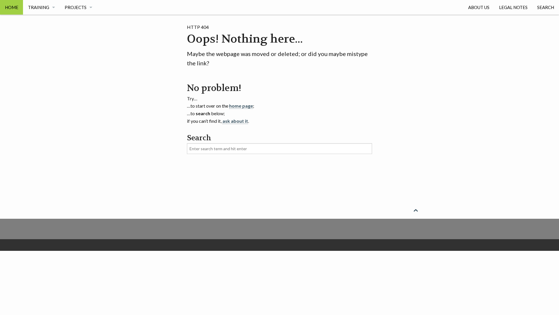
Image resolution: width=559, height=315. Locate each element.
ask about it (235, 121)
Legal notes (513, 7)
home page (241, 105)
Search (545, 7)
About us (478, 7)
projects (75, 7)
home (11, 7)
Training (38, 7)
